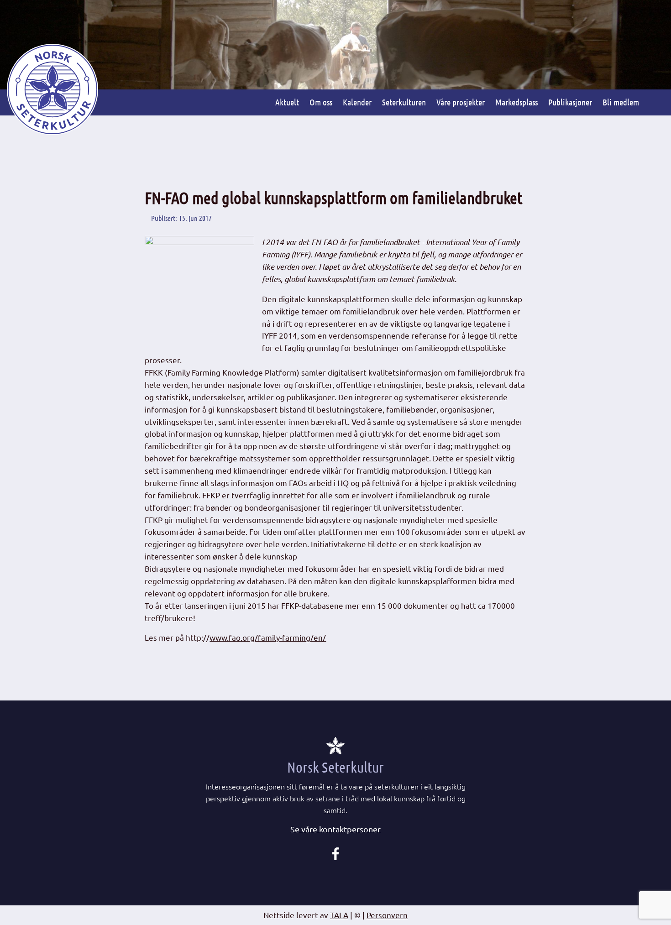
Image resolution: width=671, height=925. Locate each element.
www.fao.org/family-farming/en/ (268, 637)
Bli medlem (621, 102)
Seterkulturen (404, 102)
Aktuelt (287, 102)
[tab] (335, 829)
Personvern (387, 915)
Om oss (320, 102)
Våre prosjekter (460, 102)
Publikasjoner (570, 102)
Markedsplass (516, 102)
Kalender (357, 102)
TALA (339, 915)
